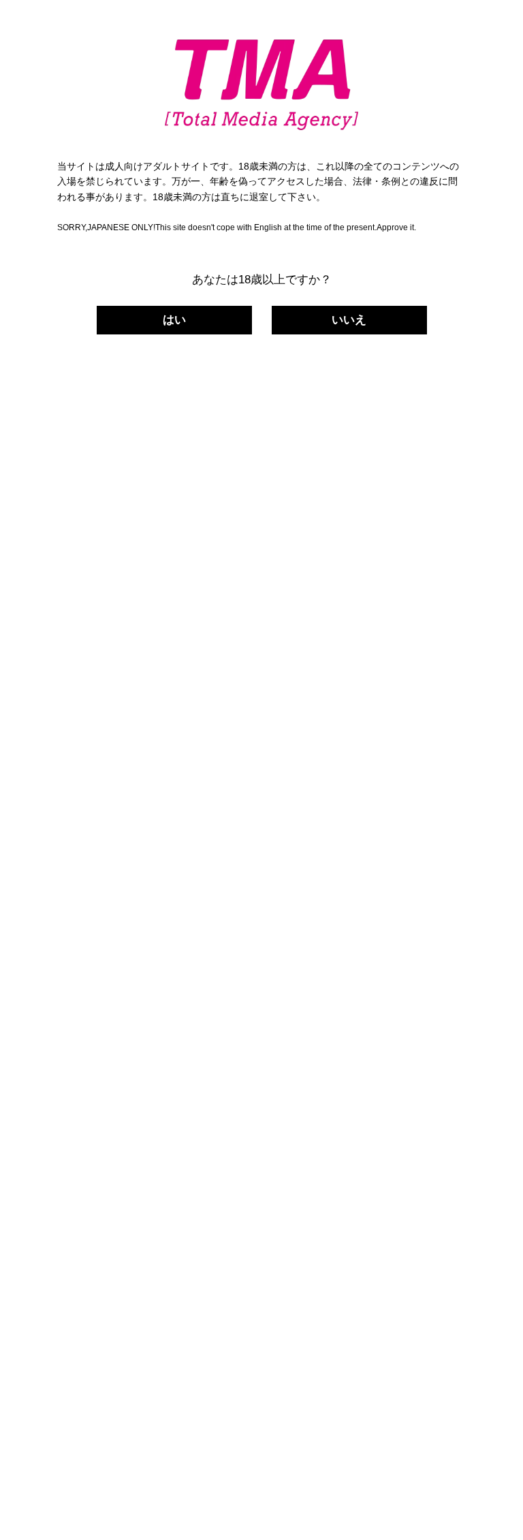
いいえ (349, 319)
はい (174, 319)
